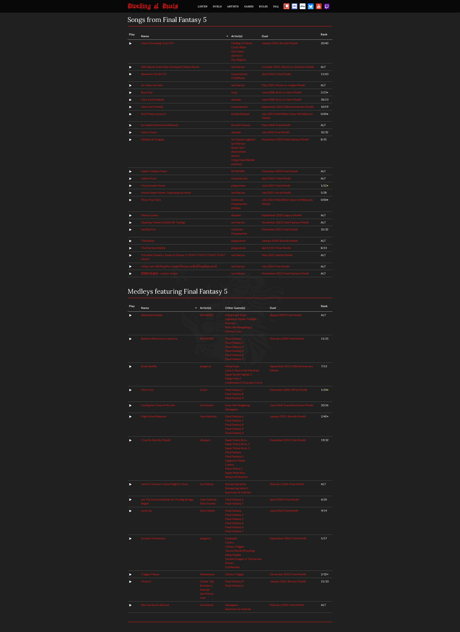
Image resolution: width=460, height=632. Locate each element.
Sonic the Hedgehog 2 (238, 327)
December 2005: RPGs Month (288, 389)
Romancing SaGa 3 (236, 488)
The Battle (147, 240)
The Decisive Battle (153, 247)
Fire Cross (147, 389)
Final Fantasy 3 (234, 346)
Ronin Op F (238, 147)
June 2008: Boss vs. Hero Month (282, 92)
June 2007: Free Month (276, 185)
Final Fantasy (233, 338)
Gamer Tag (207, 581)
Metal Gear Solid (235, 315)
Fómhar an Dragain (152, 139)
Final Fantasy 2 (234, 342)
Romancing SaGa (235, 484)
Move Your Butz (151, 199)
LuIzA (203, 389)
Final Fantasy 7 (234, 359)
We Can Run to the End (155, 604)
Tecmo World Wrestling (240, 550)
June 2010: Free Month (284, 510)
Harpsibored (239, 74)
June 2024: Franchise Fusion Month (291, 405)
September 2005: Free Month (288, 538)
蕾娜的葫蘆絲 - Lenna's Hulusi (159, 273)
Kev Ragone (238, 59)
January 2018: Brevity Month (280, 240)
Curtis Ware (238, 47)
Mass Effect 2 (233, 468)
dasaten (236, 99)
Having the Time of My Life (158, 405)
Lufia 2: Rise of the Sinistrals (242, 370)
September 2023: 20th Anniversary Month (288, 106)
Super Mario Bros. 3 (237, 448)
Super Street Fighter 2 (238, 374)
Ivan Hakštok (208, 416)
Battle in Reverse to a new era (159, 338)
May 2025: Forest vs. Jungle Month (283, 85)
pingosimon (238, 185)
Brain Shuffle (149, 366)
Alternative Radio (152, 315)
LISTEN (202, 6)
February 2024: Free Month (287, 484)
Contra (229, 464)
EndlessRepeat (240, 113)
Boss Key (147, 92)
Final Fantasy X (234, 432)
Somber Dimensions (153, 538)
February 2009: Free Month (287, 338)
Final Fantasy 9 (234, 398)
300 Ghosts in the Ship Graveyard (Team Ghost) (170, 66)
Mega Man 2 (233, 378)
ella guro (205, 440)
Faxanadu (231, 538)
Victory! (146, 581)
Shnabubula (207, 574)
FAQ (276, 6)
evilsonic (236, 164)
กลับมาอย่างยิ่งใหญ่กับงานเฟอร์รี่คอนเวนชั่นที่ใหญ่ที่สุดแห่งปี (179, 266)
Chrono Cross (233, 331)
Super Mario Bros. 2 (237, 444)
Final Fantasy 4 (234, 350)
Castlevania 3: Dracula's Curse (243, 382)
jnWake (236, 208)
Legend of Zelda (235, 460)
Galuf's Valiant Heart (154, 171)
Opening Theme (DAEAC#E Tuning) (163, 222)
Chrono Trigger (234, 546)
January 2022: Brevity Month (288, 581)
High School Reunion (153, 416)
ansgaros (205, 366)
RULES (263, 6)
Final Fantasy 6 (234, 354)
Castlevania (232, 567)
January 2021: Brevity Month (280, 43)
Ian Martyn (238, 66)
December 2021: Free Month (280, 229)
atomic (235, 155)
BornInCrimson (240, 125)
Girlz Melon (207, 510)
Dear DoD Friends (152, 106)
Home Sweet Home (153, 185)
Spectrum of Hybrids (238, 492)
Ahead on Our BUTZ (153, 74)
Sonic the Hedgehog (237, 405)
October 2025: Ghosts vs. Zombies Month (288, 66)
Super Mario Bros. (236, 440)
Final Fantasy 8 (234, 393)
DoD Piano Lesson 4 (153, 113)
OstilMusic (238, 78)
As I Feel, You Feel (152, 85)
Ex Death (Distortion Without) (159, 125)
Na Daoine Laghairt (243, 139)
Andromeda (238, 151)
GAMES (249, 6)
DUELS (217, 6)
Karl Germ (237, 51)
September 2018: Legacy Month (282, 215)
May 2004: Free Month (276, 125)
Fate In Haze (149, 132)
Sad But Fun (148, 229)
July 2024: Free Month (275, 132)
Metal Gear (232, 366)
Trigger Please (150, 574)
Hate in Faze (149, 178)
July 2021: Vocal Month (276, 192)
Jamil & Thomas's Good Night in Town (164, 484)
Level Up (146, 510)
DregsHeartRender (243, 159)
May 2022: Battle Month (277, 255)
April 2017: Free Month (276, 247)
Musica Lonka (149, 215)
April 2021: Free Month (276, 74)
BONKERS (238, 171)
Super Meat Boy (235, 472)
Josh (203, 597)
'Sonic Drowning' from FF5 (157, 43)
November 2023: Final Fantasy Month (285, 139)
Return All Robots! (236, 476)
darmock (236, 55)
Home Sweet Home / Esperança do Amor (166, 192)
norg (234, 92)
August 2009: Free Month (286, 315)
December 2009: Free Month (280, 171)
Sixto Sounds (208, 503)
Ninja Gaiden (233, 554)
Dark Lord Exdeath (152, 99)
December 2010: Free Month (288, 440)
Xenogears (231, 409)
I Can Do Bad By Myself (156, 440)
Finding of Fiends (241, 43)
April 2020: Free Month (284, 499)
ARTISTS (233, 6)
